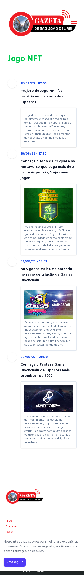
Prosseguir (15, 562)
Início (9, 521)
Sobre (9, 532)
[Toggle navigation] (74, 23)
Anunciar (11, 526)
